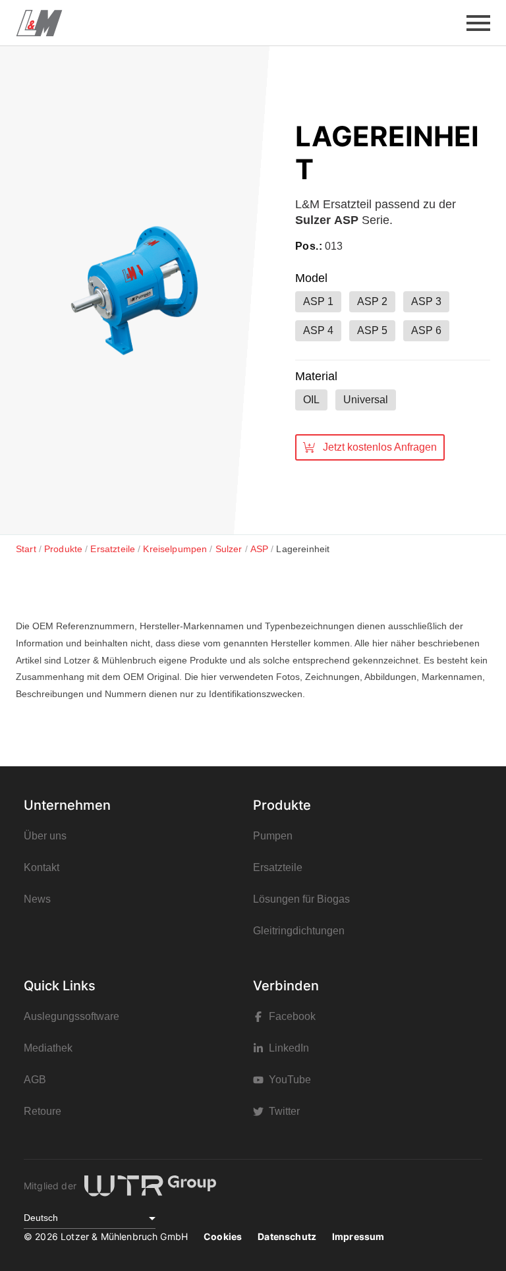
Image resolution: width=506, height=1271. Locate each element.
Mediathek (48, 1048)
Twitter (284, 1111)
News (37, 899)
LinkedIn (289, 1048)
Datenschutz (287, 1236)
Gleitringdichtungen (299, 930)
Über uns (45, 835)
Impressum (358, 1236)
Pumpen (273, 835)
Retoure (42, 1111)
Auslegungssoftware (71, 1016)
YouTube (290, 1079)
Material (316, 376)
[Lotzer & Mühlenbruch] (39, 23)
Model (311, 278)
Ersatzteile (277, 867)
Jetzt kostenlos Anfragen (380, 447)
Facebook (292, 1016)
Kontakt (41, 867)
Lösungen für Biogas (301, 899)
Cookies (223, 1236)
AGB (35, 1079)
